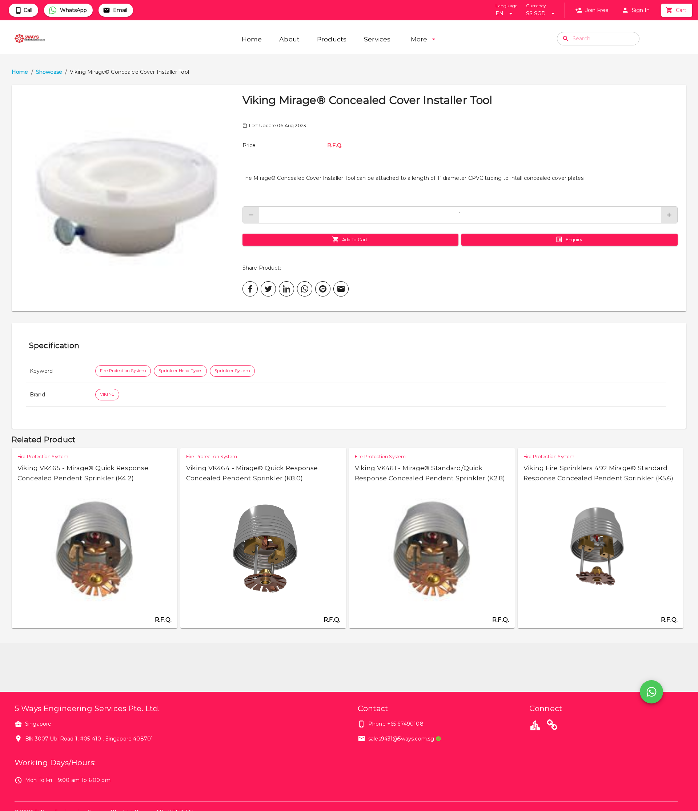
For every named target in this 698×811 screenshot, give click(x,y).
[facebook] (250, 288)
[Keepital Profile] (535, 725)
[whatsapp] (304, 288)
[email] (341, 288)
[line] (322, 288)
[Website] (552, 726)
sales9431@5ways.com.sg (401, 738)
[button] (127, 198)
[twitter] (268, 288)
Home (20, 72)
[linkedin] (286, 288)
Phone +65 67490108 (396, 724)
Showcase (49, 72)
